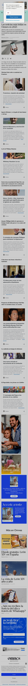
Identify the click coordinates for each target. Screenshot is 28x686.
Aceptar (14, 674)
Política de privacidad (12, 684)
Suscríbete (14, 496)
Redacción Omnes (5, 37)
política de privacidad (19, 637)
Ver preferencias (14, 681)
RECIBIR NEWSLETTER (19, 641)
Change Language (14, 17)
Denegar (14, 678)
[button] (26, 663)
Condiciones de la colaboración (21, 684)
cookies (4, 638)
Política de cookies (5, 684)
